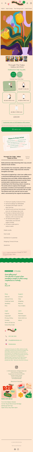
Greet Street (28, 8)
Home (4, 253)
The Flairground (18, 8)
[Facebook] (15, 449)
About (20, 320)
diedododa (18, 442)
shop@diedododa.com (15, 340)
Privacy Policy (9, 318)
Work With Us (22, 318)
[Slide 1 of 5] (8, 58)
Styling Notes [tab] (27, 157)
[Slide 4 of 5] (21, 58)
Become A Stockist (16, 381)
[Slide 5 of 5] (25, 58)
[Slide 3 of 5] (16, 58)
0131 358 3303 (12, 336)
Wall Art (7, 296)
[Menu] (2, 3)
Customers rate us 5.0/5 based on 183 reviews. (16, 122)
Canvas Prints (9, 299)
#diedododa (12, 344)
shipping (20, 301)
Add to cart (17, 129)
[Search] (5, 3)
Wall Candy (9, 8)
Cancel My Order (10, 325)
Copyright (8, 316)
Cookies (7, 320)
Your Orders (21, 306)
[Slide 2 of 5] (12, 58)
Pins (6, 306)
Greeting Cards (9, 301)
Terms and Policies (16, 445)
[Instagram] (18, 449)
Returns (20, 303)
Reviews (20, 313)
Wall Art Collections (11, 252)
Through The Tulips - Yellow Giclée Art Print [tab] (12, 157)
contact (20, 296)
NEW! (3, 8)
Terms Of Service (10, 322)
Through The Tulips (16, 70)
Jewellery (7, 303)
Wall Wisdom (22, 316)
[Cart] (31, 3)
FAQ (19, 299)
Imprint (7, 313)
